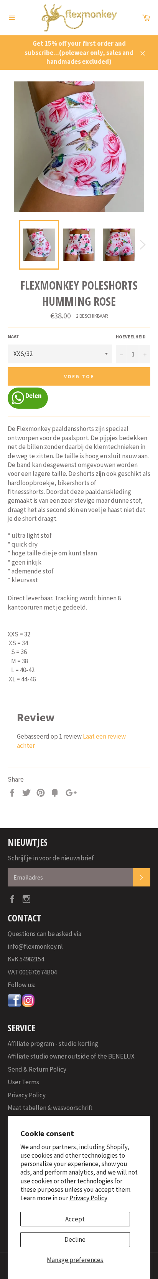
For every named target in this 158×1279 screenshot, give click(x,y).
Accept (75, 1219)
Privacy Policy (88, 1198)
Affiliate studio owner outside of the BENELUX (71, 1056)
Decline (75, 1239)
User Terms (23, 1082)
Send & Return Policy (37, 1069)
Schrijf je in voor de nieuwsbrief (51, 858)
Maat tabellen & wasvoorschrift (50, 1107)
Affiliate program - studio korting (53, 1043)
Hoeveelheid (131, 337)
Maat (13, 336)
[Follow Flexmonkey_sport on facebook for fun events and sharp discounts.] (14, 1005)
